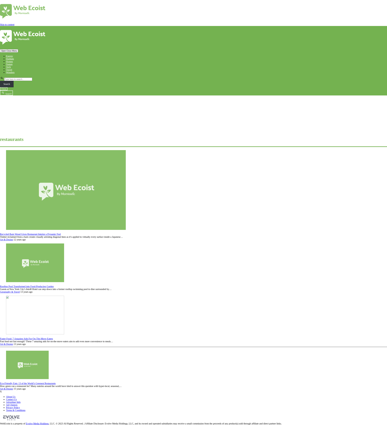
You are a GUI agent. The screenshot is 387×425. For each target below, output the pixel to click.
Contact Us (11, 399)
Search (6, 84)
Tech (8, 67)
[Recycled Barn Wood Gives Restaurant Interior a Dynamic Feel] (66, 229)
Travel (9, 69)
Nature (9, 64)
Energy (9, 56)
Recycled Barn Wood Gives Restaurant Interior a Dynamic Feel (30, 234)
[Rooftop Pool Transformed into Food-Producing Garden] (35, 281)
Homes (9, 61)
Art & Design (6, 239)
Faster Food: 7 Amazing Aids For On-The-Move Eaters (26, 338)
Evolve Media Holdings (37, 423)
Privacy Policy (13, 407)
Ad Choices (11, 405)
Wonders (10, 72)
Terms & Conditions (15, 410)
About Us (10, 396)
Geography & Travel (10, 292)
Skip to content (7, 24)
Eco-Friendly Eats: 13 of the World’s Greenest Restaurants (28, 383)
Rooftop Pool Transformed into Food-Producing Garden (27, 286)
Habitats (10, 59)
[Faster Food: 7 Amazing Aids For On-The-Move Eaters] (35, 333)
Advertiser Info (13, 402)
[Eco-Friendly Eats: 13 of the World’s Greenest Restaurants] (27, 378)
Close (3, 89)
